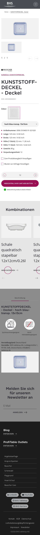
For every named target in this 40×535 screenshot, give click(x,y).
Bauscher (8, 466)
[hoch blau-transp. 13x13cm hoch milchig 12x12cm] (20, 124)
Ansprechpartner (11, 461)
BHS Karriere (21, 506)
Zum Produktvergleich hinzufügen (17, 158)
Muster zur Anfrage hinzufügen (16, 164)
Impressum (14, 527)
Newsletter (25, 527)
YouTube (29, 494)
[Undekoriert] (14, 113)
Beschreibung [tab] (20, 298)
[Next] (36, 278)
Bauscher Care (10, 485)
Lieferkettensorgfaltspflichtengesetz (20, 523)
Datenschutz (26, 519)
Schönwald (8, 471)
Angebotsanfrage (11, 456)
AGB (18, 519)
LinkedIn (13, 494)
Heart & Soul (9, 480)
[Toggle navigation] (35, 4)
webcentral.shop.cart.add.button (18, 183)
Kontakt (12, 519)
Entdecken (8, 434)
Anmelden (18, 412)
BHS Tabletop (21, 500)
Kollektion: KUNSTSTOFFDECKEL (12, 75)
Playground (8, 475)
